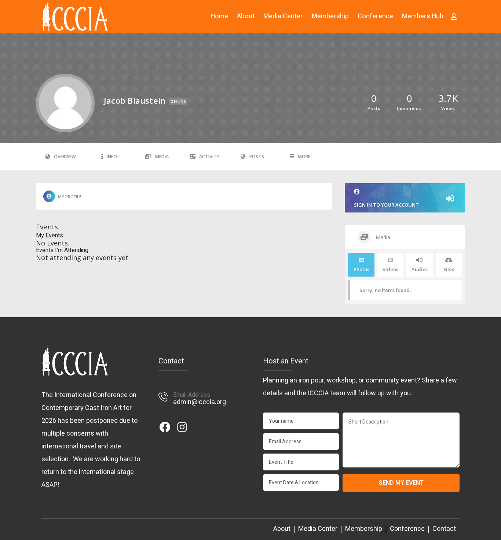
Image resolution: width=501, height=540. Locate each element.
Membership (330, 16)
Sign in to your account (386, 204)
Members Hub (422, 16)
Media (162, 157)
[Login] (454, 16)
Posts (256, 157)
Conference (375, 16)
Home (219, 16)
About (246, 16)
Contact (444, 529)
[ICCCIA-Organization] (75, 16)
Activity (209, 157)
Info (112, 157)
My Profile (69, 196)
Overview (65, 157)
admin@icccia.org (199, 402)
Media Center (283, 16)
